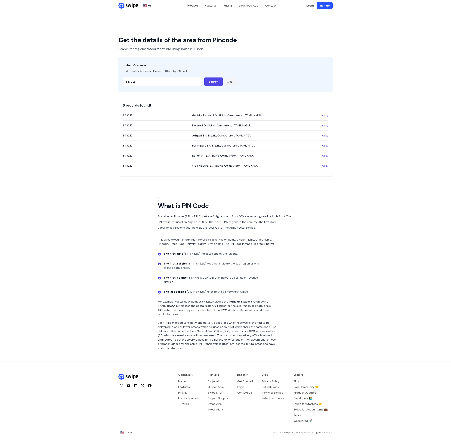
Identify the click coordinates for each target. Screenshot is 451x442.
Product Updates (305, 392)
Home (182, 381)
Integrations (216, 409)
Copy (325, 115)
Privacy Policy (270, 381)
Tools (297, 415)
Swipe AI (213, 381)
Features (211, 5)
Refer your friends (273, 398)
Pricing (228, 5)
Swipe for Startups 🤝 (308, 404)
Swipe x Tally (216, 392)
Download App (248, 5)
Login (310, 5)
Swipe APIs (215, 404)
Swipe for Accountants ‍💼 (311, 409)
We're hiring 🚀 (303, 421)
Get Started (245, 381)
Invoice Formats (188, 398)
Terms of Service (272, 392)
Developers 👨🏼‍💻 (303, 398)
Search (213, 81)
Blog (296, 381)
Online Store (216, 387)
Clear (230, 81)
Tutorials (184, 404)
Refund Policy (270, 387)
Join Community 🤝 (306, 387)
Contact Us (244, 392)
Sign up (324, 5)
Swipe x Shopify (218, 398)
